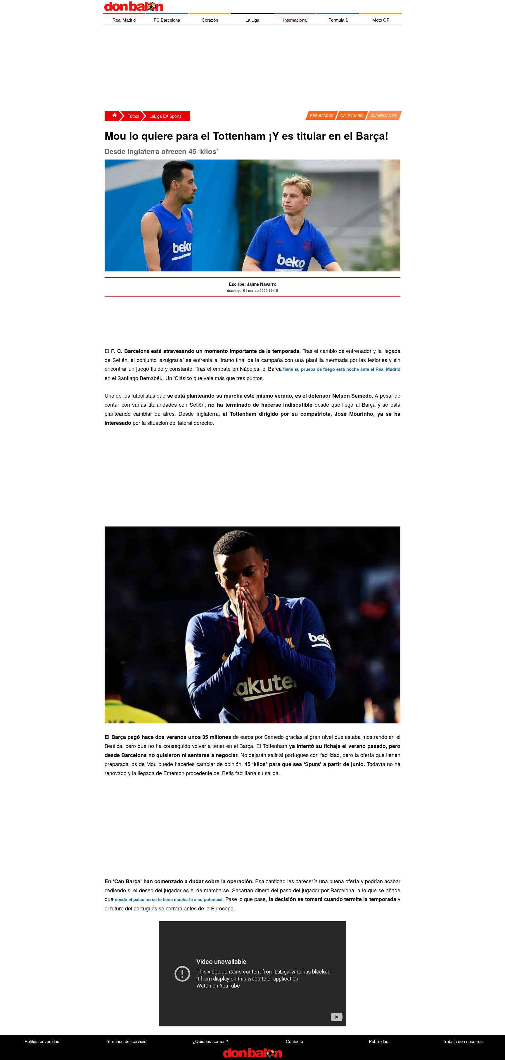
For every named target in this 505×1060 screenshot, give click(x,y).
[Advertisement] (254, 69)
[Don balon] (245, 6)
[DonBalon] (112, 116)
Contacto (294, 1041)
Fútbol (133, 116)
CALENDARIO (352, 115)
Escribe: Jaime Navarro (252, 284)
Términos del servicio (126, 1041)
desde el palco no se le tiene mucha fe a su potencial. (169, 899)
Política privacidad (42, 1041)
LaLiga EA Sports (165, 116)
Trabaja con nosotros (463, 1041)
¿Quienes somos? (210, 1041)
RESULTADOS (321, 115)
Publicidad (378, 1041)
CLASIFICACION (384, 115)
